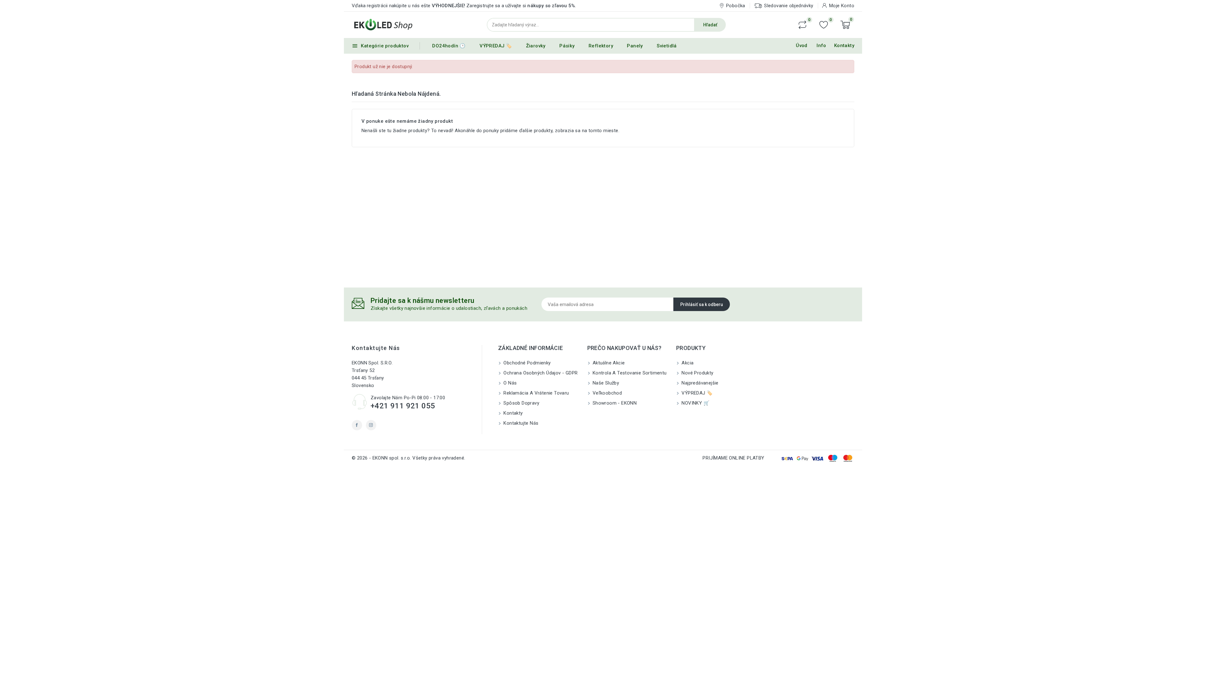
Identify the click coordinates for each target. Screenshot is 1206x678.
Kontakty (844, 45)
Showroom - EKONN (614, 403)
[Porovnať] (802, 25)
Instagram (371, 425)
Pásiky (566, 46)
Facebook (357, 425)
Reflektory (601, 46)
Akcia (686, 363)
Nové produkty (697, 373)
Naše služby (605, 383)
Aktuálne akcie (608, 363)
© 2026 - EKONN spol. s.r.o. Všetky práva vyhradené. (408, 458)
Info (821, 45)
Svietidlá (667, 46)
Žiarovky (536, 46)
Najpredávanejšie (699, 383)
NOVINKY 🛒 (694, 403)
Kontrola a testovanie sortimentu (629, 373)
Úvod (801, 45)
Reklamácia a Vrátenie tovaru (535, 393)
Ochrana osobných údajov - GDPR (540, 373)
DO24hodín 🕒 (448, 46)
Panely (635, 46)
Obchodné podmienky (526, 363)
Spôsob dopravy (520, 403)
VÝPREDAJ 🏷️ (496, 46)
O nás (509, 383)
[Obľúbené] (823, 25)
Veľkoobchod (606, 393)
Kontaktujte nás (376, 348)
